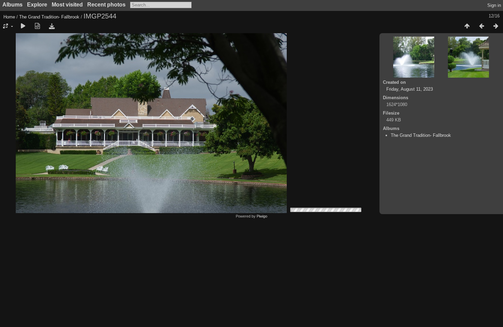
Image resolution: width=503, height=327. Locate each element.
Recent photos (106, 5)
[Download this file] (51, 26)
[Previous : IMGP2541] (481, 26)
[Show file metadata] (37, 26)
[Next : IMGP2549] (496, 26)
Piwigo (262, 216)
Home (9, 16)
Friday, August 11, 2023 (409, 89)
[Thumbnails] (467, 26)
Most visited (67, 5)
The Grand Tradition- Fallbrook (49, 16)
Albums (12, 5)
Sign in (494, 5)
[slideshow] (23, 26)
